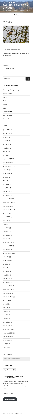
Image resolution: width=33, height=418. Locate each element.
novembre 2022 (8, 246)
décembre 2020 (8, 329)
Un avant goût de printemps (11, 90)
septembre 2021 (8, 297)
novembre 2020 (8, 333)
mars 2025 (6, 148)
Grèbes (5, 108)
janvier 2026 (6, 133)
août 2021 (6, 300)
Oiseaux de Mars (8, 119)
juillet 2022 (6, 260)
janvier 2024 (6, 195)
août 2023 (6, 213)
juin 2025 (6, 137)
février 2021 (6, 322)
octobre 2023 (7, 206)
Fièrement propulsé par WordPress (12, 413)
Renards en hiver (8, 93)
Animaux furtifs (7, 112)
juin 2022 (5, 264)
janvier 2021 (6, 326)
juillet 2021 (6, 304)
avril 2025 (6, 144)
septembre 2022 (8, 253)
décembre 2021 (7, 286)
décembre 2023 (8, 199)
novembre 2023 (8, 202)
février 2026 (6, 130)
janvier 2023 (6, 239)
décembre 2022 (8, 242)
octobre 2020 (7, 336)
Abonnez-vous (10, 399)
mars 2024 (6, 188)
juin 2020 (6, 344)
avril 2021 (6, 315)
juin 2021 (5, 307)
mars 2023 (6, 231)
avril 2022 (6, 271)
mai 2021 (5, 311)
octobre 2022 (7, 249)
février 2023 (6, 235)
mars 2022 (6, 275)
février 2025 (6, 152)
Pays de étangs (9, 370)
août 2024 (6, 170)
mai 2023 (6, 224)
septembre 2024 (8, 166)
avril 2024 (6, 184)
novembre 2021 (7, 289)
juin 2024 (6, 177)
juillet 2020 (6, 340)
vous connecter (15, 53)
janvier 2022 (6, 282)
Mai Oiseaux (6, 101)
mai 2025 (6, 141)
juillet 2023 (6, 217)
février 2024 (6, 191)
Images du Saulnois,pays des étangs (15, 5)
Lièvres (5, 104)
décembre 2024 (8, 159)
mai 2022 (5, 268)
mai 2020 (6, 347)
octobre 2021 (7, 293)
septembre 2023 (8, 210)
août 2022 (6, 257)
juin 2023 (6, 220)
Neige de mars (7, 115)
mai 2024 (6, 181)
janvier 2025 (6, 155)
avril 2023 (6, 228)
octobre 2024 (7, 162)
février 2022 (6, 278)
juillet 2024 (6, 173)
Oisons (5, 97)
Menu (17, 15)
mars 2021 (6, 318)
